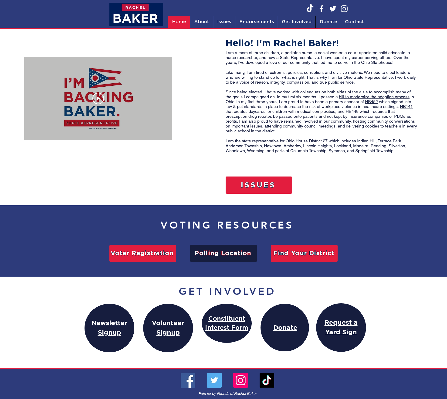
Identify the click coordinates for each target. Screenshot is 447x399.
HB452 (371, 101)
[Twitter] (332, 8)
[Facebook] (321, 8)
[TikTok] (310, 8)
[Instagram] (344, 8)
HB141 (406, 106)
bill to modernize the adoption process (374, 96)
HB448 (352, 111)
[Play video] (98, 98)
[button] (201, 22)
